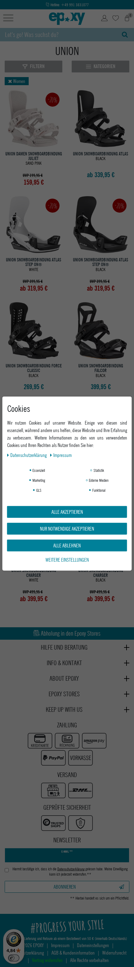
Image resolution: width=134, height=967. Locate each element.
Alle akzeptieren (67, 511)
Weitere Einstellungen (67, 559)
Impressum (62, 454)
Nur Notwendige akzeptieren (67, 528)
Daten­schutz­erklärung (29, 454)
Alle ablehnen (67, 545)
